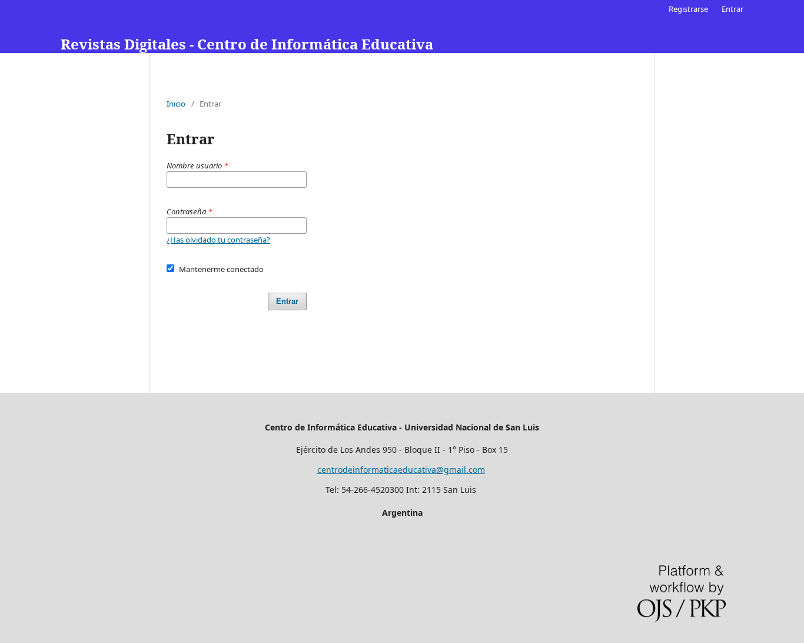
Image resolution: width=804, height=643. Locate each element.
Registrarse (688, 9)
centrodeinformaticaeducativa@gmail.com (401, 469)
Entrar (732, 9)
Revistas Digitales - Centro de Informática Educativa (247, 44)
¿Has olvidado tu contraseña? (218, 239)
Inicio (176, 103)
